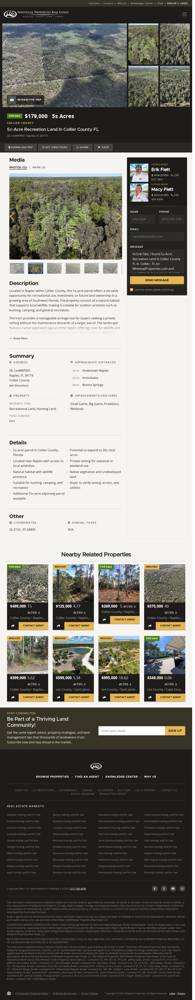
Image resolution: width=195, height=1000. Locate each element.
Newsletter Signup (112, 794)
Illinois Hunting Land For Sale (22, 859)
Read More (20, 338)
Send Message (157, 280)
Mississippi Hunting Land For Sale (70, 859)
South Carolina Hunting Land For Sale (164, 814)
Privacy (181, 993)
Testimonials (68, 790)
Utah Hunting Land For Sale (158, 840)
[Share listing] (13, 626)
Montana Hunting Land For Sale (69, 872)
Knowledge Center (142, 3)
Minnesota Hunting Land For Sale (70, 853)
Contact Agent (33, 626)
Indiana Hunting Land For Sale (23, 866)
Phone (164, 211)
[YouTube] (173, 889)
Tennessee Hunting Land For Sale (162, 827)
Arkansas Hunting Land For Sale (24, 827)
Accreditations (43, 790)
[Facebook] (155, 889)
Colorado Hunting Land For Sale (24, 834)
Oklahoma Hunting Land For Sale (115, 859)
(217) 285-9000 (78, 888)
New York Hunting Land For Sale (115, 834)
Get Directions (18, 385)
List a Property (145, 790)
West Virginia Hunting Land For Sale (163, 859)
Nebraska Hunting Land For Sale (115, 814)
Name (134, 211)
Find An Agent (87, 777)
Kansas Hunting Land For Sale (68, 814)
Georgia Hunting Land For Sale (23, 846)
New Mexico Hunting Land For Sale (116, 827)
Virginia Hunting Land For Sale (160, 853)
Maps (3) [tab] (39, 167)
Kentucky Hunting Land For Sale (69, 821)
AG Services (105, 790)
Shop (160, 3)
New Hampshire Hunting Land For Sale (118, 821)
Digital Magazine (83, 794)
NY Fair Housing (89, 993)
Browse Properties (52, 777)
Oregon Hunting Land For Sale (114, 866)
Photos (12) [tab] (18, 167)
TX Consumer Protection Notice (31, 993)
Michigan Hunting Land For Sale (69, 846)
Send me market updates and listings (154, 289)
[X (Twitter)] (164, 889)
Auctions (94, 3)
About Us (21, 790)
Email (134, 229)
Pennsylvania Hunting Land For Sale (117, 872)
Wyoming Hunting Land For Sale (161, 872)
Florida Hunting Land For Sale (22, 840)
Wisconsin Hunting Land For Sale (161, 866)
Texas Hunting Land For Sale (159, 834)
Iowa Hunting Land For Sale (21, 872)
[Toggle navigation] (184, 14)
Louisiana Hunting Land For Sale (70, 827)
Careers (108, 3)
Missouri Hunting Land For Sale (69, 866)
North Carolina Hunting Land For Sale (118, 840)
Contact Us (169, 790)
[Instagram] (182, 889)
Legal (172, 993)
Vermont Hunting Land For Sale (160, 846)
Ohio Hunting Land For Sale (112, 853)
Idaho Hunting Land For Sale (22, 853)
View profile (161, 175)
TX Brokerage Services (65, 993)
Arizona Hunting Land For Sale (23, 821)
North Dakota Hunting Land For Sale (117, 846)
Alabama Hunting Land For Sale (23, 814)
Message (136, 246)
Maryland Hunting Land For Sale (70, 840)
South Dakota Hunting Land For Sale (163, 821)
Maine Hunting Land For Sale (68, 834)
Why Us (122, 3)
